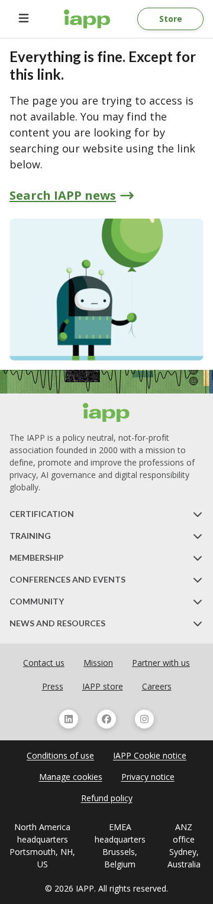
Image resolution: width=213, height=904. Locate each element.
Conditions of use (60, 755)
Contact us (43, 662)
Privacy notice (148, 776)
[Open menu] (23, 19)
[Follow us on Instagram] (144, 719)
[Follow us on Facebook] (106, 719)
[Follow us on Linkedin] (69, 719)
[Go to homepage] (87, 18)
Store (170, 18)
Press (52, 686)
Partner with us (161, 662)
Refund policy (107, 798)
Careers (157, 686)
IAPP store (102, 686)
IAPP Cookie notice (149, 755)
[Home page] (106, 412)
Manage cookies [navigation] (70, 776)
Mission (98, 662)
